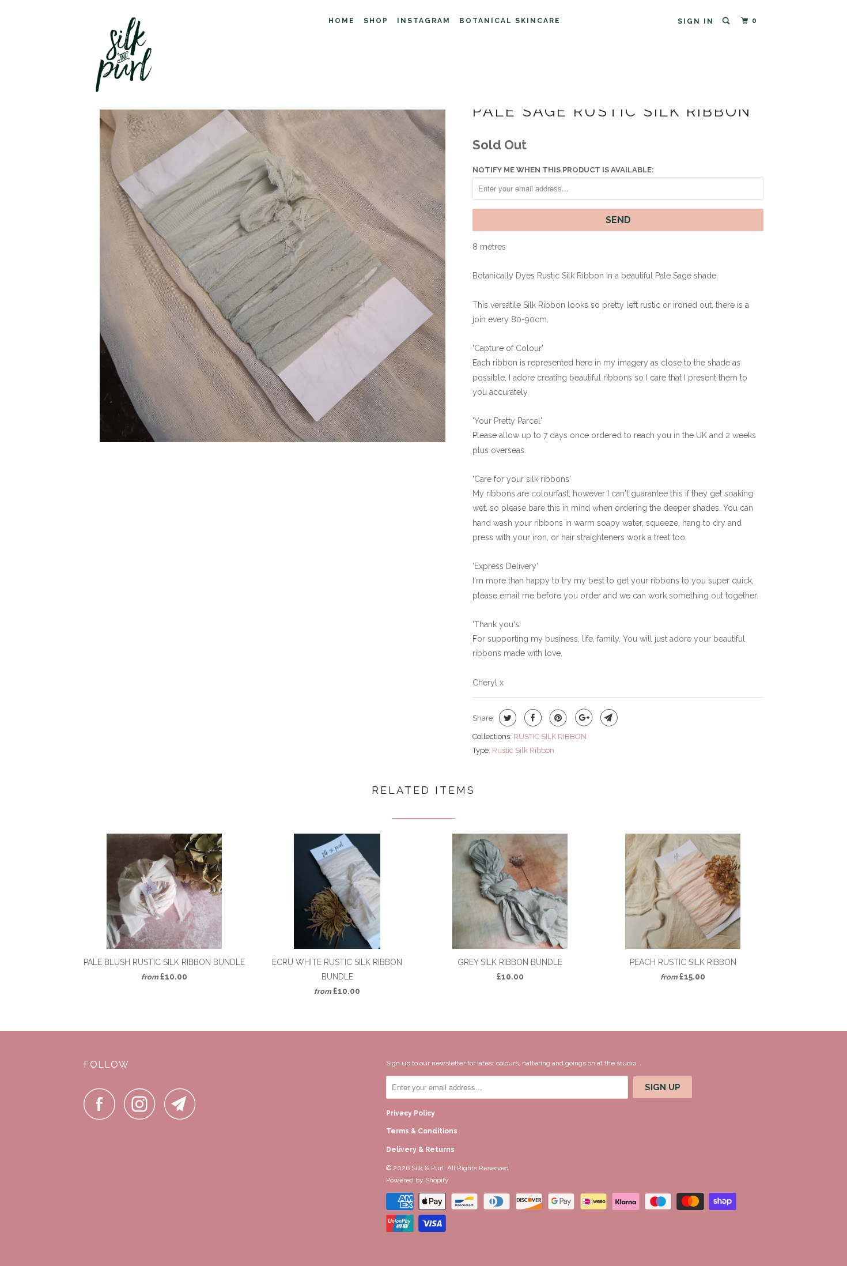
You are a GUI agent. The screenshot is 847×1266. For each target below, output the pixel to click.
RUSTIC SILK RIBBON (550, 736)
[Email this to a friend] (608, 717)
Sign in (696, 21)
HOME (341, 21)
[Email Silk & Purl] (183, 1104)
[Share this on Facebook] (531, 717)
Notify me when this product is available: (563, 169)
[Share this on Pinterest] (557, 717)
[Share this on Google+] (582, 717)
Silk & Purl (427, 1168)
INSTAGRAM (424, 21)
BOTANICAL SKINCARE (510, 21)
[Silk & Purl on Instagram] (143, 1104)
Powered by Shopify (417, 1180)
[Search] (727, 21)
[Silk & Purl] (143, 55)
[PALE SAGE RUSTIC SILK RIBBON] (272, 269)
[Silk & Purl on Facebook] (103, 1104)
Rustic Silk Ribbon (523, 750)
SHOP (376, 21)
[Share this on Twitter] (506, 717)
